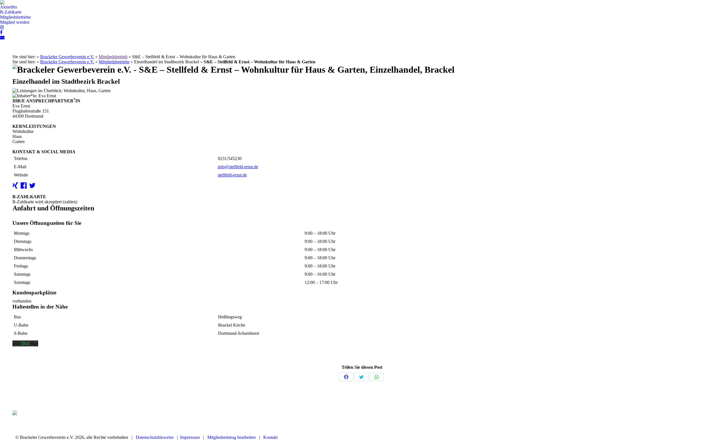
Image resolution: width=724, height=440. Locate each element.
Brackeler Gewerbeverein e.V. (67, 56)
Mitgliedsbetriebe (114, 61)
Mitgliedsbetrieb (113, 56)
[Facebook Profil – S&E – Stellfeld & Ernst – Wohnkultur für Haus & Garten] (24, 186)
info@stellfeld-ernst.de (238, 166)
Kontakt (270, 437)
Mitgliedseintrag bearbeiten (231, 437)
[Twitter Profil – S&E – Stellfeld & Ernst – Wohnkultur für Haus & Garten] (33, 186)
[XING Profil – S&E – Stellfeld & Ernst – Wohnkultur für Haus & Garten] (16, 186)
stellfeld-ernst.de (232, 174)
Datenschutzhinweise (155, 437)
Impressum (190, 437)
